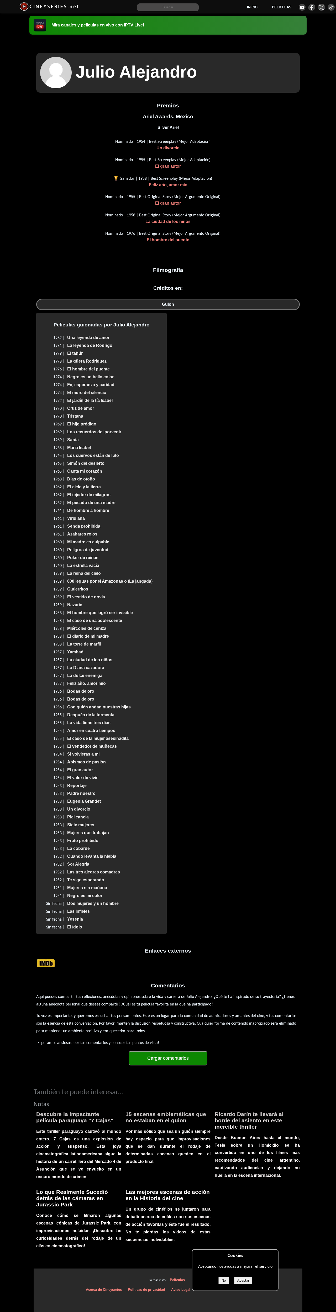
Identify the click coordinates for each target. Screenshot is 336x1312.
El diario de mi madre (88, 636)
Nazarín (74, 605)
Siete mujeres (80, 825)
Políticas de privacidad (146, 1290)
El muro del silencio (86, 392)
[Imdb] (45, 963)
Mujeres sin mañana (87, 887)
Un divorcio (168, 148)
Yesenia (75, 919)
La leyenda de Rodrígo (89, 345)
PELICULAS (281, 7)
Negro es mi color (84, 895)
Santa (73, 440)
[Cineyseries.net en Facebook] (311, 7)
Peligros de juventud (87, 550)
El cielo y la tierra (84, 487)
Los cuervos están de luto (93, 455)
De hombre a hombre (88, 510)
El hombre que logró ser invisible (100, 612)
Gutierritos (77, 589)
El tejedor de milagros (89, 495)
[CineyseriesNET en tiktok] (331, 7)
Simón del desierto (85, 463)
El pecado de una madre (91, 502)
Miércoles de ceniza (86, 628)
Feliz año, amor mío (168, 185)
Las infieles (78, 911)
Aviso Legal (180, 1290)
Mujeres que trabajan (88, 832)
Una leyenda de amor (88, 337)
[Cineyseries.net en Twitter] (321, 7)
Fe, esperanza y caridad (90, 384)
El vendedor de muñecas (92, 746)
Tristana (75, 416)
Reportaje (77, 785)
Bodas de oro (80, 691)
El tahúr (75, 353)
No (224, 1280)
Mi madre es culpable (88, 542)
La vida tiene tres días (89, 722)
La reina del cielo (84, 573)
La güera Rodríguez (87, 361)
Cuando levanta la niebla (91, 856)
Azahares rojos (82, 534)
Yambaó (75, 652)
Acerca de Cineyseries (104, 1290)
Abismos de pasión (86, 762)
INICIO (252, 7)
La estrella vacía (83, 565)
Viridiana (76, 518)
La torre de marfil (84, 644)
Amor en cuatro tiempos (91, 730)
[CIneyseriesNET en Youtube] (302, 7)
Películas (177, 1280)
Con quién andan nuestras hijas (99, 707)
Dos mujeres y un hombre (93, 903)
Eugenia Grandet (84, 801)
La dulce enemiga (84, 675)
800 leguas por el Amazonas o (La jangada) (110, 581)
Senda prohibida (83, 526)
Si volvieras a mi (83, 754)
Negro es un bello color (90, 377)
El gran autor (168, 166)
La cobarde (78, 848)
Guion (168, 304)
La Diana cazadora (85, 667)
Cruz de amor (80, 408)
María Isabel (79, 447)
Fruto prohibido (82, 840)
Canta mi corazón (84, 471)
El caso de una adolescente (94, 620)
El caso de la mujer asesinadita (98, 738)
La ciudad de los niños (168, 221)
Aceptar (243, 1280)
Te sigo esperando (85, 880)
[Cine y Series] (49, 10)
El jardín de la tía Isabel (90, 400)
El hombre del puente (168, 240)
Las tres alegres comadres (93, 872)
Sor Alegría (78, 864)
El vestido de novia (86, 597)
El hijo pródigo (81, 424)
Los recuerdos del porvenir (94, 432)
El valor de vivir (82, 777)
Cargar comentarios (168, 1058)
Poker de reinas (82, 557)
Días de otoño (81, 479)
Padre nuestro (81, 793)
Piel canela (78, 817)
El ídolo (74, 927)
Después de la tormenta (90, 715)
